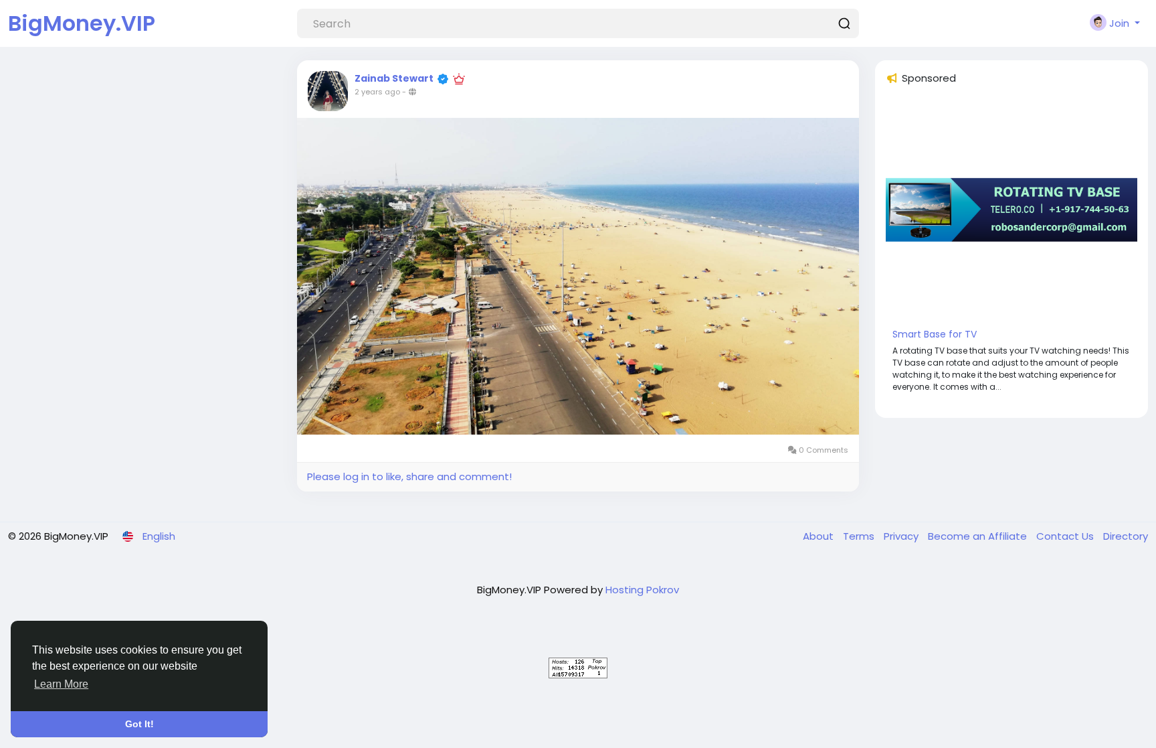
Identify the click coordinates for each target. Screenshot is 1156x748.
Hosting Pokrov (642, 590)
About (819, 536)
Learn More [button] (61, 684)
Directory (1125, 536)
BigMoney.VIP (81, 23)
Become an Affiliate (979, 536)
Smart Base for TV (934, 334)
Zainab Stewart (394, 78)
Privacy (902, 536)
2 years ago (377, 91)
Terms (860, 536)
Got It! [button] (139, 724)
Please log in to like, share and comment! (409, 476)
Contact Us (1066, 536)
